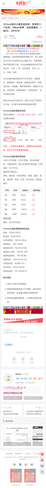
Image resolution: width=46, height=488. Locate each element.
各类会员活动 (35, 53)
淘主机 (11, 18)
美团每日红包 (22, 51)
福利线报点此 (23, 48)
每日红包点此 (12, 48)
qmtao (11, 35)
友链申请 (9, 453)
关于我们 (37, 453)
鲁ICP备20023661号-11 (33, 457)
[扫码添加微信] (42, 465)
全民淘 (20, 457)
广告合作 (27, 453)
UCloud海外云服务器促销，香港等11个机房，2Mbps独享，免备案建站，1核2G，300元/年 (22, 27)
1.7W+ (25, 378)
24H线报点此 (34, 48)
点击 (33, 195)
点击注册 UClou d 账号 (26, 114)
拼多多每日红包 (11, 53)
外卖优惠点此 (33, 51)
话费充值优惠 (24, 53)
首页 (5, 18)
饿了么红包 (11, 51)
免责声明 (18, 453)
